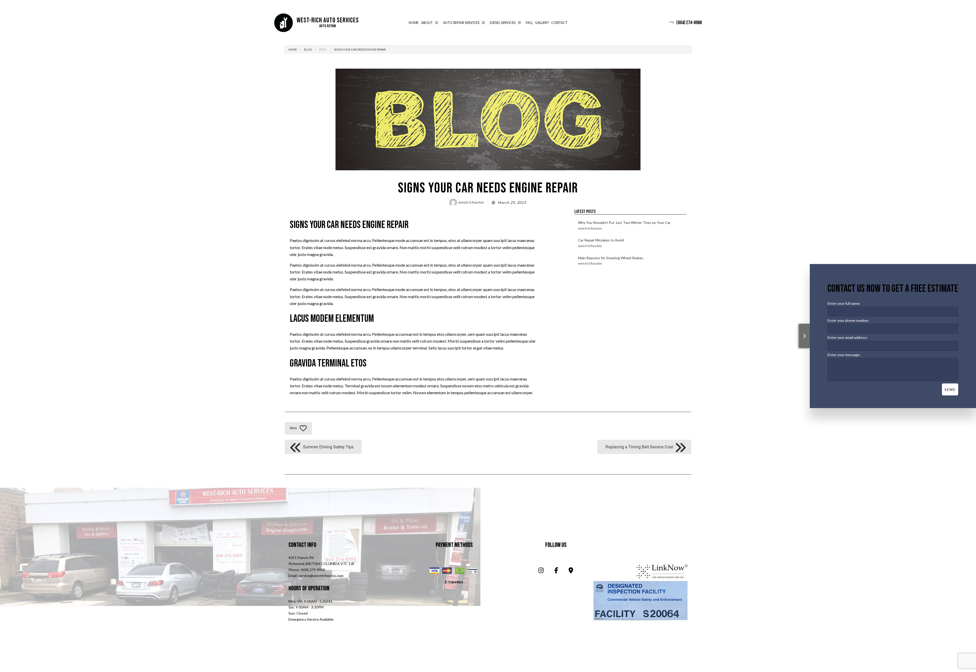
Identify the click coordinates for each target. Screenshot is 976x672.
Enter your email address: (848, 337)
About (427, 23)
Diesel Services (503, 23)
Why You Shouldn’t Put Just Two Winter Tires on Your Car (624, 225)
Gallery (542, 23)
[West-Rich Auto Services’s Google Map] (571, 571)
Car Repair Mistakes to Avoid (601, 243)
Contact (559, 23)
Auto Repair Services (461, 23)
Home (414, 23)
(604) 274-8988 (689, 23)
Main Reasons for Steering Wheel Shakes (610, 260)
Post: (323, 49)
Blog (308, 49)
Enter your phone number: (848, 320)
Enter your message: (844, 354)
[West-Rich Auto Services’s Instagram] (540, 571)
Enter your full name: (844, 303)
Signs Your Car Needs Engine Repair (360, 49)
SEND (950, 389)
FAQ (529, 23)
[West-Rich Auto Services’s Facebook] (556, 571)
